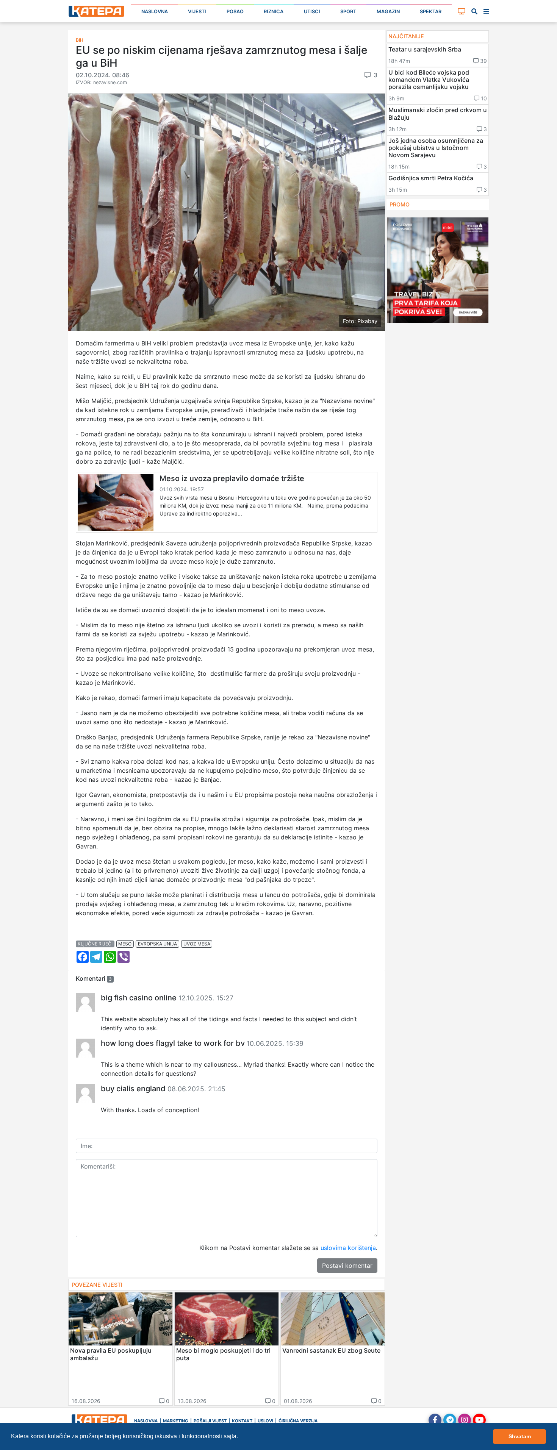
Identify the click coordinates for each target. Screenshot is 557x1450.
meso (124, 944)
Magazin (388, 11)
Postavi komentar (347, 1265)
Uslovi (265, 1420)
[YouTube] (479, 1420)
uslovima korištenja (348, 1248)
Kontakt (242, 1420)
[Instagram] (464, 1420)
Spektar (430, 11)
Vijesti (197, 11)
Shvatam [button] (519, 1436)
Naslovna (154, 11)
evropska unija (157, 944)
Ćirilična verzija (298, 1420)
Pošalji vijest (210, 1420)
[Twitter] (449, 1420)
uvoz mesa (196, 944)
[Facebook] (435, 1420)
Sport (348, 11)
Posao (235, 11)
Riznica (273, 11)
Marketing (175, 1420)
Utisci (312, 11)
